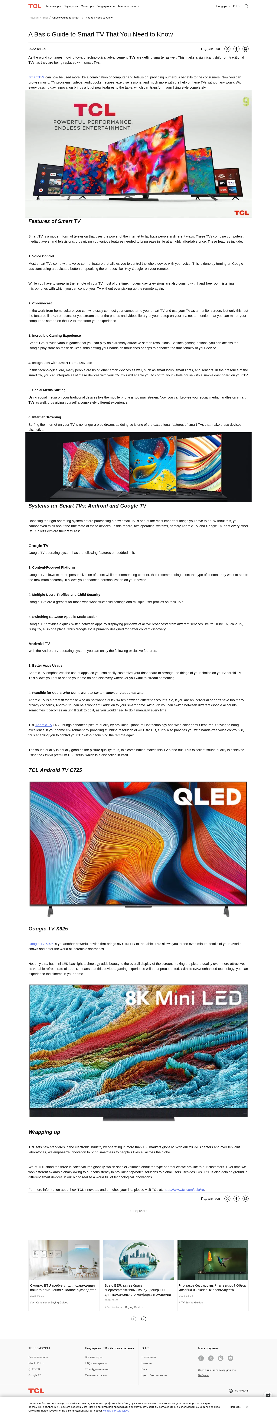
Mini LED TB (35, 1363)
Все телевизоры (38, 1357)
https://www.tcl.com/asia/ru (184, 1190)
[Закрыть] (247, 1406)
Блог (45, 17)
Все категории (94, 1357)
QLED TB (34, 1369)
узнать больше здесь (116, 1410)
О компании (149, 1357)
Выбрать (203, 1375)
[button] (143, 1319)
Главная (33, 17)
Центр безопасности (154, 1375)
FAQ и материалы (96, 1363)
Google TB (34, 1375)
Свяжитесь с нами (96, 1375)
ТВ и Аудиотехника (97, 1369)
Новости (147, 1363)
